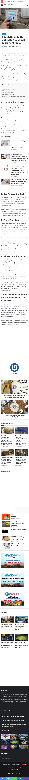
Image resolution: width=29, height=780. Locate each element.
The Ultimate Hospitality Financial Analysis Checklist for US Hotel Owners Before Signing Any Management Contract (19, 145)
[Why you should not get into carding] (6, 517)
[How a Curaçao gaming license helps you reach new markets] (21, 619)
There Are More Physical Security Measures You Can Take (14, 97)
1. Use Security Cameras (9, 89)
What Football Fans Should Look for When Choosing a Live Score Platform (21, 645)
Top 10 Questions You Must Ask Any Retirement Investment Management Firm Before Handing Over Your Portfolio (7, 440)
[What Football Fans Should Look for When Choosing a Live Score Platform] (21, 637)
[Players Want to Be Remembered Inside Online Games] (5, 747)
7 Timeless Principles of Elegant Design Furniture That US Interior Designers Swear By (7, 460)
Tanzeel (5, 46)
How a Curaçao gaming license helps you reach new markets (21, 627)
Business (9, 30)
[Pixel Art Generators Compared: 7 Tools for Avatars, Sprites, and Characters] (7, 637)
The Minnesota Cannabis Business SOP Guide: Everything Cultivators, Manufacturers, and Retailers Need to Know (19, 170)
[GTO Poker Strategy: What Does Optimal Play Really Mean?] (23, 741)
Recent (22, 510)
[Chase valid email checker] (6, 531)
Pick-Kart (25, 764)
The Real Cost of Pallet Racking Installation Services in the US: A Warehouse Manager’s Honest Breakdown (21, 440)
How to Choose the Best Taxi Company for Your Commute (18, 523)
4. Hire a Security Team (9, 94)
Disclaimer (23, 767)
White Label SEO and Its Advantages (18, 544)
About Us (5, 767)
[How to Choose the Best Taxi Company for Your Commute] (6, 524)
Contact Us (10, 767)
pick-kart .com (14, 769)
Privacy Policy (17, 767)
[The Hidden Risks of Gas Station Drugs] (7, 619)
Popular (7, 510)
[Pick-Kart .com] (10, 5)
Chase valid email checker (18, 529)
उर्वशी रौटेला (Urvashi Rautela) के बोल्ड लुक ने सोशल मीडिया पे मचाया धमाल (19, 538)
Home (4, 30)
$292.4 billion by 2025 (9, 70)
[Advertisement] (14, 344)
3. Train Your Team (8, 92)
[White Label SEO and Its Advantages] (6, 546)
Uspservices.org (19, 270)
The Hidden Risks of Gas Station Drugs (6, 625)
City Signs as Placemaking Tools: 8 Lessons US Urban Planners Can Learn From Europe (21, 460)
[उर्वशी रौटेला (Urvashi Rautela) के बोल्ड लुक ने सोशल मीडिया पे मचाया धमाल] (6, 538)
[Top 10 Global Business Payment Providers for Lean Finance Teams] (14, 747)
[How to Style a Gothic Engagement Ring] (5, 736)
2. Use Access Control (8, 91)
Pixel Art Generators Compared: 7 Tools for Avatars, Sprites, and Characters (7, 645)
